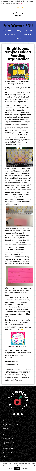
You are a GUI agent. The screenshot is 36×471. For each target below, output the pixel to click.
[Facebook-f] (22, 7)
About (29, 30)
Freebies (5, 435)
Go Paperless (11, 34)
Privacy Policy (7, 452)
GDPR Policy (7, 429)
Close (20, 3)
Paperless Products (9, 443)
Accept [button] (17, 468)
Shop (26, 34)
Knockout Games (8, 439)
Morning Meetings (9, 448)
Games (7, 30)
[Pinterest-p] (13, 7)
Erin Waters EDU (18, 25)
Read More (24, 468)
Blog (18, 30)
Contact (5, 456)
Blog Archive (7, 421)
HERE (14, 347)
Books (18, 38)
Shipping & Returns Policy (11, 425)
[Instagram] (17, 7)
